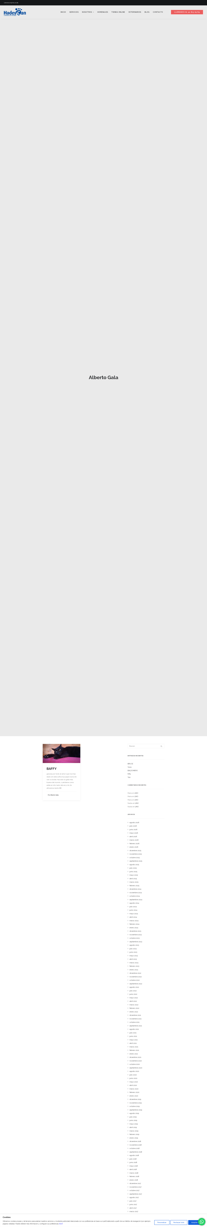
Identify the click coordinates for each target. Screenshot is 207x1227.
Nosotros (87, 12)
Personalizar (161, 1222)
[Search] (146, 746)
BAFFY (52, 769)
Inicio (63, 12)
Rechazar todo (178, 1222)
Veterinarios (134, 12)
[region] (103, 1220)
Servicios (74, 12)
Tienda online (118, 12)
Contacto (158, 12)
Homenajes (102, 12)
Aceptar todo (196, 1222)
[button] (61, 753)
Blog (147, 12)
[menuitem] (63, 12)
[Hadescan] (15, 12)
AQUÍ (61, 1224)
